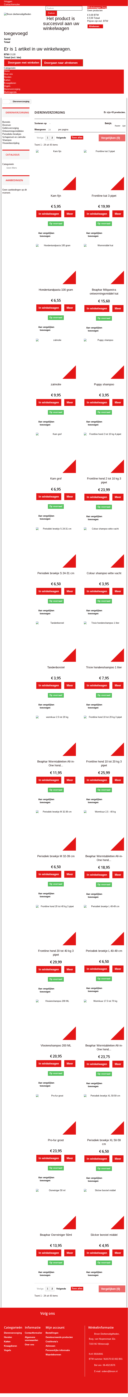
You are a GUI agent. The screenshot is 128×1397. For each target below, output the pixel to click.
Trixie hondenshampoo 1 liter (104, 667)
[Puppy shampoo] (104, 359)
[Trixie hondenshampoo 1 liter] (104, 641)
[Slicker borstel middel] (104, 1209)
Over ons (8, 74)
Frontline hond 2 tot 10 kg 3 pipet (104, 480)
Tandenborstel (56, 667)
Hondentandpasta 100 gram (56, 289)
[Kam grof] (56, 453)
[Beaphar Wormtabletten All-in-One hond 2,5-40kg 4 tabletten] (104, 830)
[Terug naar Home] (5, 102)
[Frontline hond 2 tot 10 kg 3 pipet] (104, 453)
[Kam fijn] (56, 170)
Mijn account (55, 1327)
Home (7, 71)
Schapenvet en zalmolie (13, 137)
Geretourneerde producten (59, 1337)
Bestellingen (52, 1333)
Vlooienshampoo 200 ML (56, 1045)
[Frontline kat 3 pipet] (104, 170)
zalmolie (56, 384)
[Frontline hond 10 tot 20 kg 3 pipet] (104, 736)
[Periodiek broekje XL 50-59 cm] (104, 1114)
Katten (7, 80)
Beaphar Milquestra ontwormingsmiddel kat (104, 291)
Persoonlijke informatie (58, 1350)
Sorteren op (40, 123)
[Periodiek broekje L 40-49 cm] (104, 925)
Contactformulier (12, 4)
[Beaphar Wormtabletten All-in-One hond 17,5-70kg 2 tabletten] (104, 1020)
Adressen (50, 1346)
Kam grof (56, 478)
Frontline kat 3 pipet (104, 195)
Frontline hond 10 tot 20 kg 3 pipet (104, 763)
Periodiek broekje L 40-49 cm (104, 950)
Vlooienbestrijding (10, 143)
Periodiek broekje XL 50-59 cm (104, 1142)
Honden (7, 77)
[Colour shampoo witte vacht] (104, 547)
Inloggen (8, 1)
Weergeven (40, 129)
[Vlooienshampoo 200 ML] (56, 1020)
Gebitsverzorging (10, 128)
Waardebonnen (53, 1354)
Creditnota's (52, 1341)
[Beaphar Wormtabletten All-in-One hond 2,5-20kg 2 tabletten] (56, 736)
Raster (117, 126)
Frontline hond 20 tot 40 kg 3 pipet (56, 952)
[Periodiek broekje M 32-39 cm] (56, 830)
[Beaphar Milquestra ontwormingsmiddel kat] (104, 264)
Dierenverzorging (12, 89)
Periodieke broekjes (11, 134)
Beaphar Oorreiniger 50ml (56, 1234)
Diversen (6, 125)
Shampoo (6, 140)
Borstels (6, 122)
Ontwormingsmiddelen (13, 131)
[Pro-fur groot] (56, 1114)
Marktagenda (10, 92)
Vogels (7, 86)
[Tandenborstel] (56, 641)
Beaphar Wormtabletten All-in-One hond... (56, 763)
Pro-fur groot (56, 1140)
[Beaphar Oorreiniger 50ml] (56, 1209)
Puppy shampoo (104, 384)
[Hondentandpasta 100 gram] (56, 264)
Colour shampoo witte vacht (104, 573)
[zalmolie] (56, 359)
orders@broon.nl (110, 1371)
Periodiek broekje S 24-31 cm (55, 573)
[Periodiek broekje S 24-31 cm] (56, 547)
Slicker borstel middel (104, 1234)
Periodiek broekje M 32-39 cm (56, 856)
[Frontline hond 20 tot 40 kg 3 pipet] (56, 925)
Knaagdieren (10, 83)
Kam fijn (56, 195)
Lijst (124, 126)
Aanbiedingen (14, 180)
